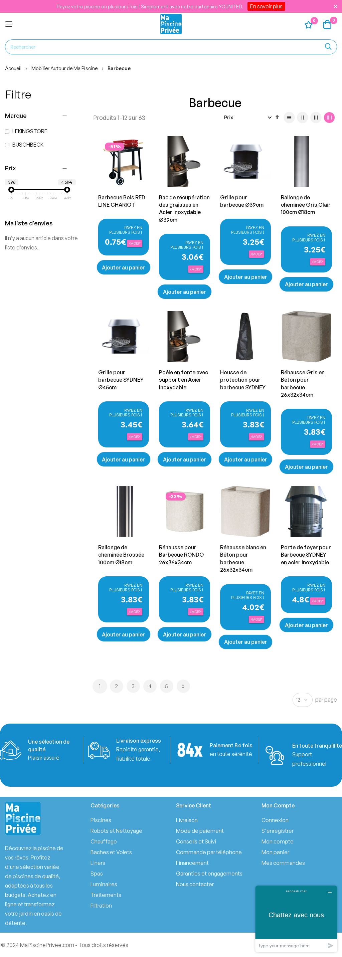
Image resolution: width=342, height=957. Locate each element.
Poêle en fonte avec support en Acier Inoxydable (183, 380)
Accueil (13, 68)
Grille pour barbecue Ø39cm (242, 201)
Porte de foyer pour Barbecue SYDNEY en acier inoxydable (306, 555)
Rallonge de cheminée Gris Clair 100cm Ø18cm (306, 205)
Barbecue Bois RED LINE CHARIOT (121, 201)
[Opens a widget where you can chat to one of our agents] (296, 919)
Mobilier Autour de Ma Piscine (65, 68)
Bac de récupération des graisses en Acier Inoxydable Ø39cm (184, 208)
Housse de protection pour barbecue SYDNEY (243, 380)
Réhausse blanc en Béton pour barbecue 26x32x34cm (243, 558)
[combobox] (171, 47)
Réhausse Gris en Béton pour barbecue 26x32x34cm (303, 383)
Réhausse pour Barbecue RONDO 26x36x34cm (181, 555)
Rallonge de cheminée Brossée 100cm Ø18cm (121, 555)
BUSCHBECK (27, 144)
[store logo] (171, 24)
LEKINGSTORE (29, 131)
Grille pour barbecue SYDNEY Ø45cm (121, 380)
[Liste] (289, 117)
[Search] (328, 47)
